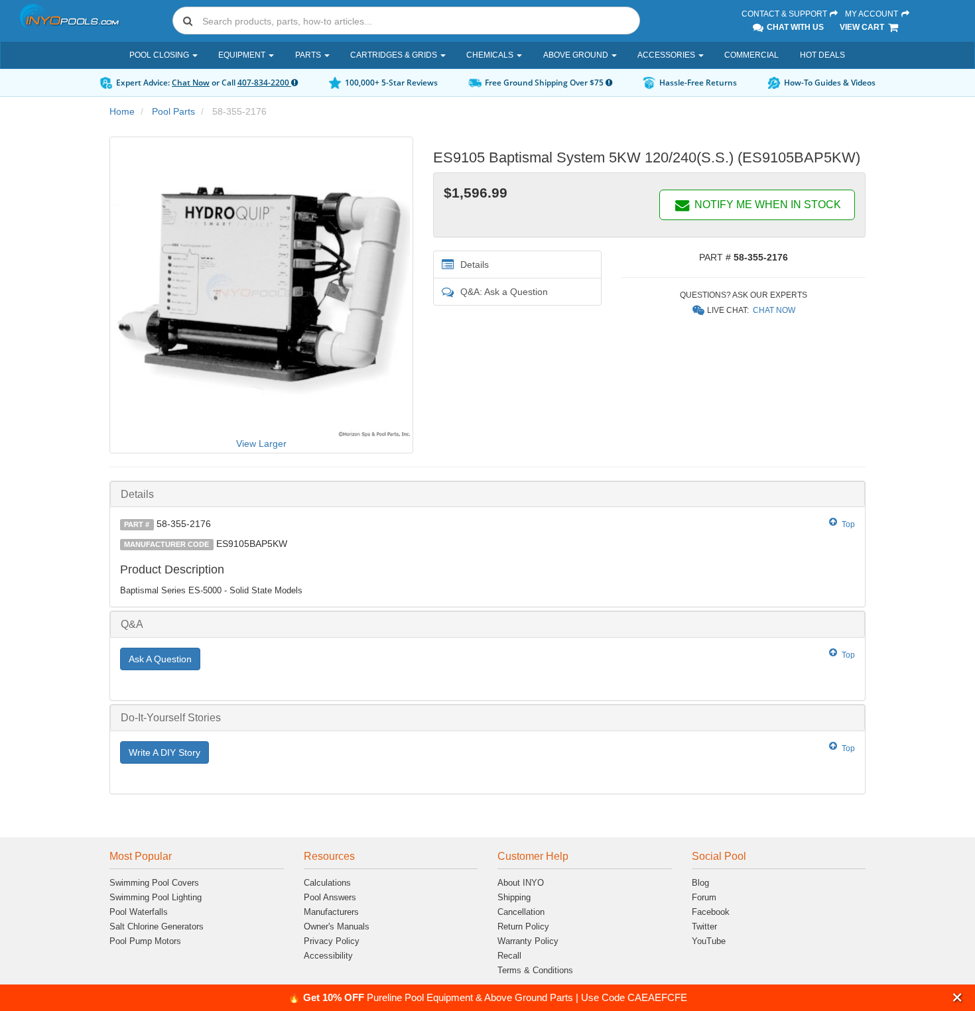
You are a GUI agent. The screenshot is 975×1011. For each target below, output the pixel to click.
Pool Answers (330, 897)
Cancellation (521, 912)
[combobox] (406, 20)
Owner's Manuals (336, 926)
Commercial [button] (751, 55)
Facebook (711, 912)
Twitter (704, 926)
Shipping (514, 897)
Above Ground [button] (576, 55)
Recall (509, 956)
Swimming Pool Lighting (155, 897)
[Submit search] (188, 20)
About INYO (520, 883)
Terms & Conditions (535, 970)
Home (122, 111)
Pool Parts (173, 111)
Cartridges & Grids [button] (394, 55)
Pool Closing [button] (160, 55)
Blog (700, 883)
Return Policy (523, 926)
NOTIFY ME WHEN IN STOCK (766, 204)
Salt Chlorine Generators (156, 926)
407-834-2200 (264, 82)
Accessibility (328, 956)
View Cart (863, 27)
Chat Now (191, 82)
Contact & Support (785, 14)
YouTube (709, 941)
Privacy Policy (331, 941)
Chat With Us (794, 27)
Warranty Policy (527, 941)
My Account (872, 14)
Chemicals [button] (490, 55)
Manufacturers (331, 912)
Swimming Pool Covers (154, 883)
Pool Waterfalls (138, 912)
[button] (957, 997)
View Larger (261, 443)
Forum (704, 897)
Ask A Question (160, 659)
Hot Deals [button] (822, 55)
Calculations (327, 883)
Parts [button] (309, 55)
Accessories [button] (667, 55)
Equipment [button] (242, 55)
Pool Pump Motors (145, 941)
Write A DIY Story (164, 752)
